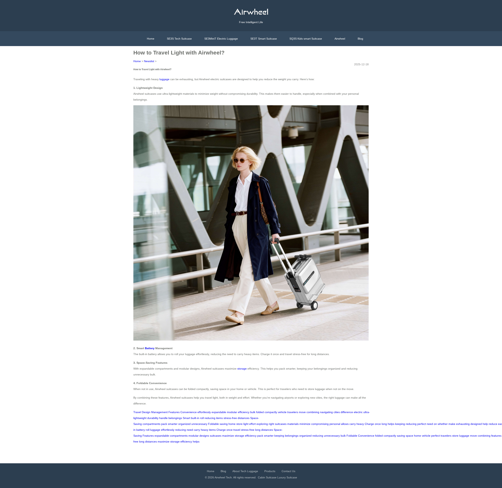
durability (152, 418)
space (409, 435)
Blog (360, 38)
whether (443, 423)
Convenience (188, 412)
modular (232, 412)
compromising (320, 423)
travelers (292, 412)
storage (242, 368)
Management (159, 412)
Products (269, 471)
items (219, 418)
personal (334, 423)
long (384, 423)
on (435, 423)
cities (337, 412)
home (232, 423)
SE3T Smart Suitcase (263, 38)
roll (202, 418)
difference (347, 412)
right (271, 423)
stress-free (230, 418)
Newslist (149, 61)
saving (224, 423)
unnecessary (199, 423)
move (302, 412)
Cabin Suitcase (267, 477)
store (239, 423)
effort (252, 423)
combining (312, 412)
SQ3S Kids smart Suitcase (305, 38)
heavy (360, 423)
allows (345, 423)
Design (146, 412)
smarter (172, 423)
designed (476, 423)
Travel (137, 412)
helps (391, 423)
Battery (150, 348)
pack (164, 423)
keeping (400, 423)
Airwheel (340, 38)
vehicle (282, 412)
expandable (219, 412)
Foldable (213, 423)
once (378, 423)
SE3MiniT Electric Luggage (221, 38)
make (451, 423)
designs (204, 435)
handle (163, 418)
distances (243, 418)
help (485, 423)
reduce (493, 423)
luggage (164, 79)
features (496, 435)
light (245, 423)
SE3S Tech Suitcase (179, 38)
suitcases (280, 423)
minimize (304, 423)
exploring (262, 423)
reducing (210, 418)
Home (150, 38)
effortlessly (204, 412)
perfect (421, 423)
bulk (252, 412)
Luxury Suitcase (287, 477)
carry (352, 423)
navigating (326, 412)
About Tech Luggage (245, 471)
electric (358, 412)
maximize (228, 435)
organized (184, 423)
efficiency (243, 412)
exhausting (463, 423)
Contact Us (288, 471)
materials (293, 423)
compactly (271, 412)
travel (236, 429)
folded (260, 412)
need (430, 423)
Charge (369, 423)
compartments (151, 423)
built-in (195, 418)
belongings (175, 418)
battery (140, 429)
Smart (186, 418)
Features (174, 412)
